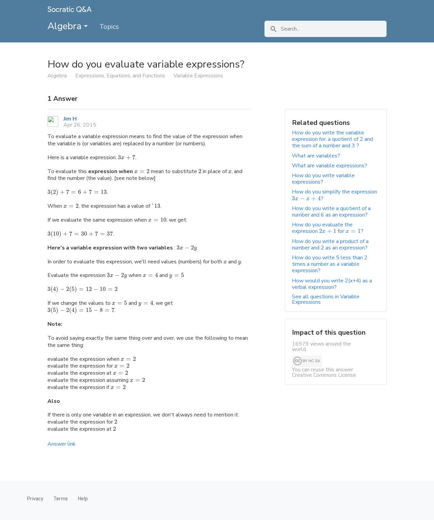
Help (83, 498)
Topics (109, 26)
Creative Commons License (324, 375)
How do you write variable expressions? (323, 179)
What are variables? (316, 156)
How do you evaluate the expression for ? (327, 228)
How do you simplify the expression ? (334, 195)
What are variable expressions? (329, 165)
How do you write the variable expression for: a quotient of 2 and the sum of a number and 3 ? (332, 139)
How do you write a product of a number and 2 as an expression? (330, 245)
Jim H (70, 119)
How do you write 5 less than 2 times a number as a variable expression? (330, 264)
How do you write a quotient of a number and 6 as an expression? (331, 212)
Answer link (61, 444)
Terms (61, 498)
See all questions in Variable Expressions (325, 299)
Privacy (35, 498)
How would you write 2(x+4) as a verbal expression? (332, 284)
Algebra (65, 26)
